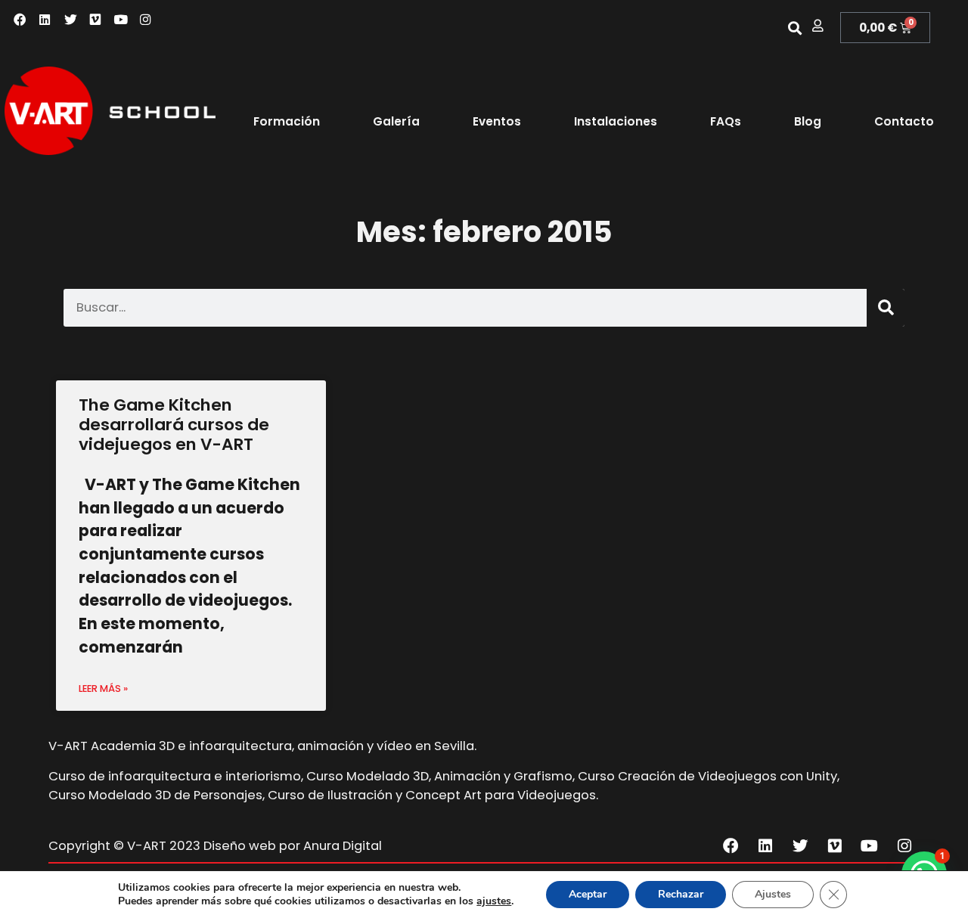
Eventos (497, 121)
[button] (794, 27)
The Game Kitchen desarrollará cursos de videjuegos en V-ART (174, 424)
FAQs (725, 121)
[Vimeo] (95, 20)
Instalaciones (615, 121)
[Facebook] (20, 20)
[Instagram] (145, 20)
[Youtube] (120, 20)
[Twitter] (70, 20)
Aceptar (588, 894)
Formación (286, 121)
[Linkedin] (45, 20)
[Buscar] (885, 308)
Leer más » (103, 688)
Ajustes (773, 894)
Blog (807, 121)
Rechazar (680, 894)
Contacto (904, 121)
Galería (396, 121)
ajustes (493, 901)
